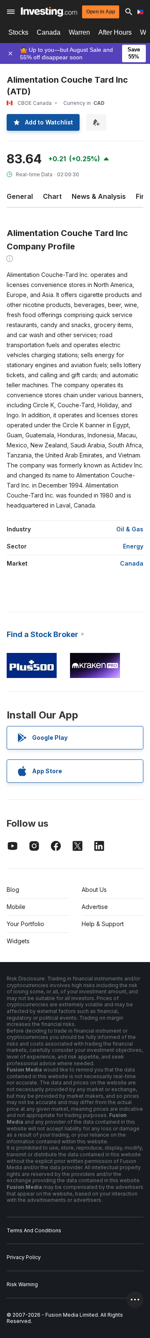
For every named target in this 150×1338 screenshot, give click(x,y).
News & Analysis (99, 196)
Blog (13, 889)
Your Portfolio (25, 923)
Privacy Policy (24, 1257)
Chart (52, 196)
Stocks (18, 32)
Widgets (18, 940)
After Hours (115, 32)
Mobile (16, 906)
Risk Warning (22, 1284)
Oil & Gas (129, 529)
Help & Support (103, 923)
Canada (48, 32)
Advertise (95, 906)
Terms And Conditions (34, 1230)
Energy (133, 546)
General (20, 196)
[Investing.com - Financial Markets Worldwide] (49, 12)
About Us (94, 889)
